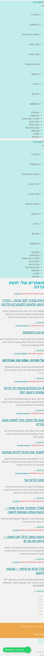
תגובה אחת (26, 413)
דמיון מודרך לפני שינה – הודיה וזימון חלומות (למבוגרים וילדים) (22, 302)
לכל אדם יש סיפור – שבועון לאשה (25, 570)
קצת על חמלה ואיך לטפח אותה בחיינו (23, 422)
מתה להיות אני (34, 480)
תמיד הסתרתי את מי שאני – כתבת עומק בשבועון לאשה (24, 510)
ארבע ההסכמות (33, 332)
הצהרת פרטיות (39, 634)
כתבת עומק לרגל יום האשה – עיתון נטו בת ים (24, 538)
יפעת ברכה (17, 294)
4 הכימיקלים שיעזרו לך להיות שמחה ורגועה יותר (24, 390)
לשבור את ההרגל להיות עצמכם (23, 452)
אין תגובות (25, 326)
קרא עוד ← (39, 322)
